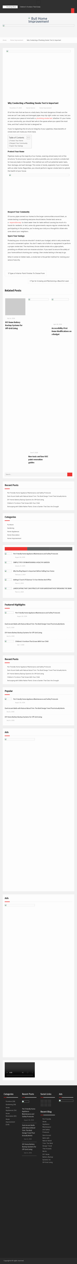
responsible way (15, 222)
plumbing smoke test (44, 118)
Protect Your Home (16, 141)
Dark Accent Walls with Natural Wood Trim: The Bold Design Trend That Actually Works (36, 496)
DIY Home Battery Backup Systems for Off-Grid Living (13, 325)
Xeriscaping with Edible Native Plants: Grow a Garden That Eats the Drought (33, 506)
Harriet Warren (30, 108)
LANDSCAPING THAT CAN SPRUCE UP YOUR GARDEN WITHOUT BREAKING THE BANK (42, 588)
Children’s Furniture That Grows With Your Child (23, 503)
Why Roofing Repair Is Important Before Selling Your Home (33, 571)
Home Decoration (13, 535)
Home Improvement (46, 108)
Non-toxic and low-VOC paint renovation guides (38, 459)
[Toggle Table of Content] (27, 137)
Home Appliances (13, 531)
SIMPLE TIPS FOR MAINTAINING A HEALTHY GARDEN (31, 562)
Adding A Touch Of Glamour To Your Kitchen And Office (32, 580)
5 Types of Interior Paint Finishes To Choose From (26, 273)
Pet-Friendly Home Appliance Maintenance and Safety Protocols (29, 493)
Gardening (10, 528)
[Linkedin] (11, 11)
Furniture (10, 525)
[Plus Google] (19, 11)
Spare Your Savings (16, 146)
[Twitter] (8, 11)
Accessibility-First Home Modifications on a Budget (61, 331)
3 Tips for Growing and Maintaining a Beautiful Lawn (49, 281)
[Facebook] (4, 11)
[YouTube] (15, 11)
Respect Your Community (18, 143)
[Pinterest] (22, 11)
